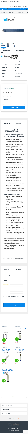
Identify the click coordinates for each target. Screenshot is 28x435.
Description (6, 123)
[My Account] (23, 9)
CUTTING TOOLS (10, 12)
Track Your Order (17, 6)
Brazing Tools (21, 12)
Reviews (18, 123)
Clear (24, 96)
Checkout (25, 6)
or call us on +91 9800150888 (9, 3)
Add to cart (15, 107)
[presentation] (26, 397)
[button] (25, 17)
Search (20, 9)
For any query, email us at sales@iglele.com (10, 1)
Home (2, 12)
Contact (9, 6)
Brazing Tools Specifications (10, 96)
